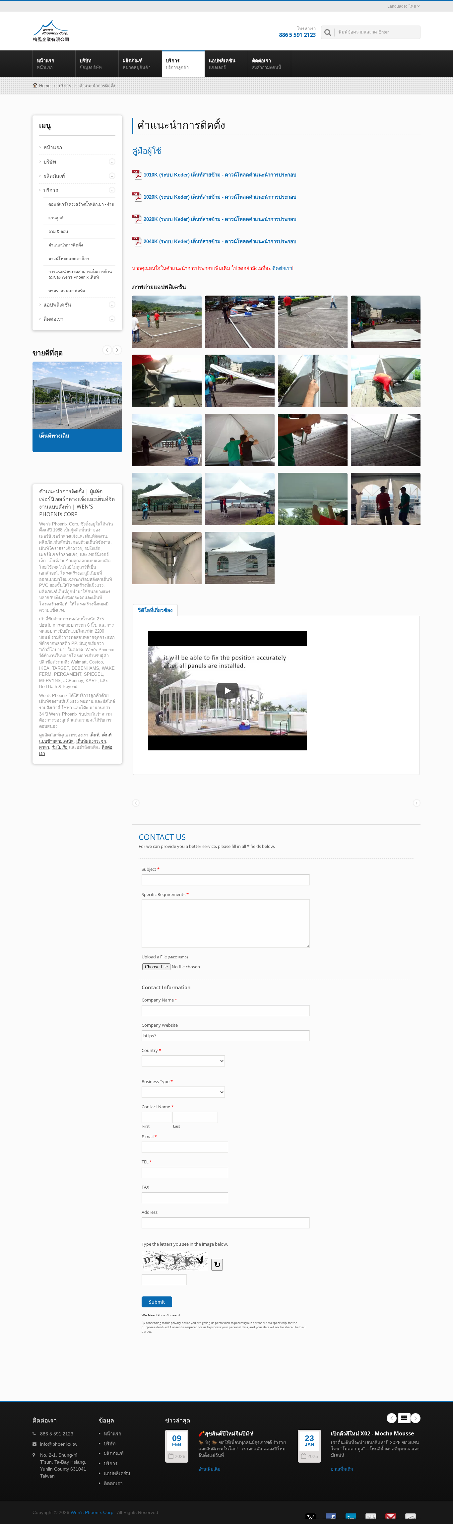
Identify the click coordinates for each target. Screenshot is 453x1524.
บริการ (177, 63)
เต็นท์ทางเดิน (54, 436)
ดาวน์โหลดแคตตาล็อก (68, 258)
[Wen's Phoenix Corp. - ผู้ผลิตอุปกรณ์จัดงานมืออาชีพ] (50, 30)
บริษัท (91, 63)
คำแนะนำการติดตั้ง (97, 85)
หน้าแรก (45, 63)
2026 (180, 1456)
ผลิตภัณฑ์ (137, 63)
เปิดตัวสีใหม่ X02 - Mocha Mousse (372, 1433)
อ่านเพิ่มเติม (209, 1469)
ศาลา (44, 747)
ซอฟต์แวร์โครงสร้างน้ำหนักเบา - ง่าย (81, 204)
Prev (117, 350)
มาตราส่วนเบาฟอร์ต (66, 291)
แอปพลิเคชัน (222, 63)
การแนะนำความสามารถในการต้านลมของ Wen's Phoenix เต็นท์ (80, 274)
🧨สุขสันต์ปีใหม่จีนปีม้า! (226, 1433)
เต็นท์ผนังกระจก (91, 741)
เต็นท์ (94, 734)
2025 (312, 1456)
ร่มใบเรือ (60, 747)
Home (44, 85)
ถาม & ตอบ (58, 231)
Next (107, 350)
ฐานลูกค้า (57, 218)
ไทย (412, 6)
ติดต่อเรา (266, 63)
